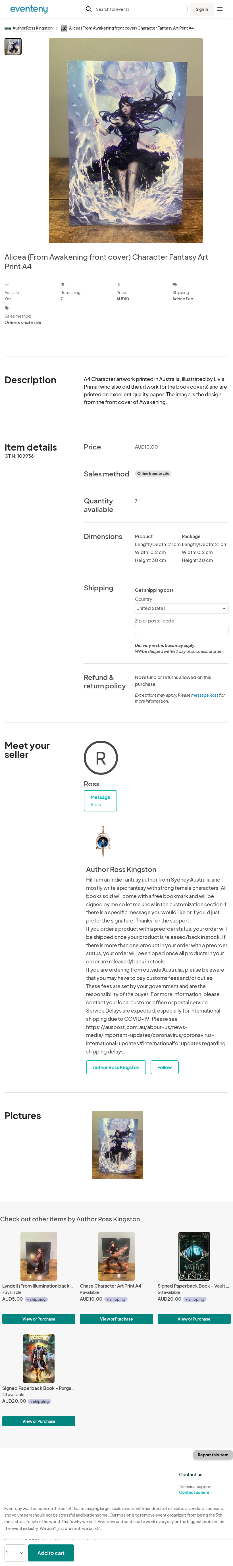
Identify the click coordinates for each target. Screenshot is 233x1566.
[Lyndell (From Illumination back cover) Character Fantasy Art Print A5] (38, 1256)
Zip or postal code (154, 621)
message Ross (205, 694)
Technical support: (196, 1489)
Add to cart (51, 1553)
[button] (134, 9)
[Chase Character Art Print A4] (116, 1256)
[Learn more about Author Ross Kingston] (103, 842)
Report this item (213, 1454)
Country (143, 599)
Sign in (202, 9)
